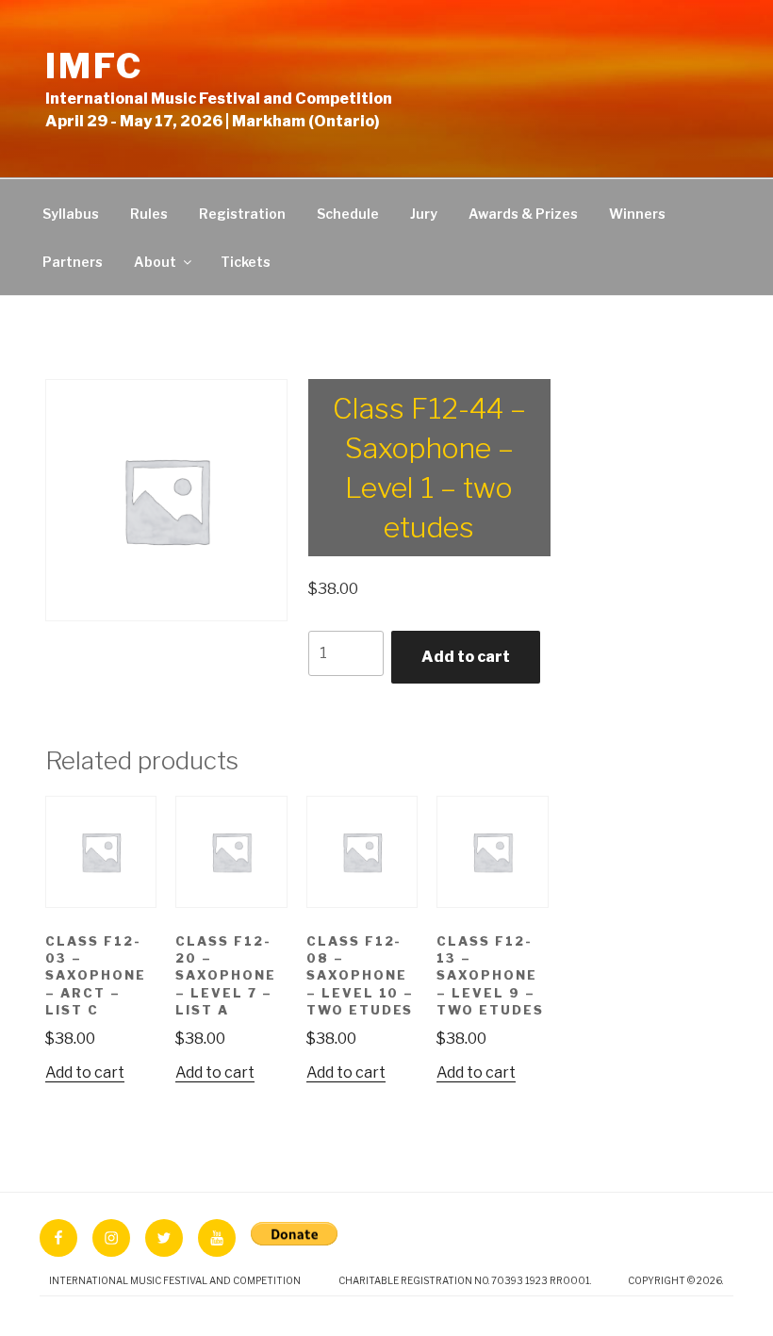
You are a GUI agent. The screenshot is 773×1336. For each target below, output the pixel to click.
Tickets (246, 262)
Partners (72, 262)
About (155, 262)
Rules (149, 214)
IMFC (94, 66)
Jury (423, 214)
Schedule (348, 214)
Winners (637, 214)
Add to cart (465, 657)
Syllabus (70, 214)
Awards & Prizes (523, 214)
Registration (242, 214)
